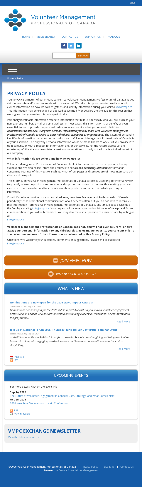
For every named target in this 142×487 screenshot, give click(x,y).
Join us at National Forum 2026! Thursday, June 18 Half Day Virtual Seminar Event (63, 329)
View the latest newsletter (23, 437)
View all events (22, 413)
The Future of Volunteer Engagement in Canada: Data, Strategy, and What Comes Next (62, 396)
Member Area (45, 36)
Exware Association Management (78, 470)
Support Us (93, 36)
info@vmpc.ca (40, 208)
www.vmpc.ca (124, 107)
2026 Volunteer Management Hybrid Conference (39, 403)
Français (113, 36)
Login (132, 2)
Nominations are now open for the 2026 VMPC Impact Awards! (51, 302)
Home (26, 36)
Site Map (109, 466)
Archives (19, 356)
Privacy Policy (15, 78)
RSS (16, 360)
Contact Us (70, 36)
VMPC (75, 260)
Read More (123, 321)
